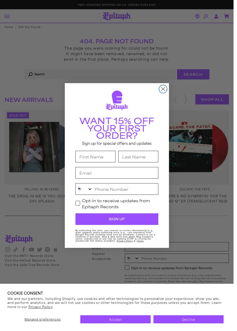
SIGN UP (117, 218)
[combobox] (84, 189)
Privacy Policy (40, 306)
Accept (115, 319)
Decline (188, 319)
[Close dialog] (163, 89)
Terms (140, 241)
